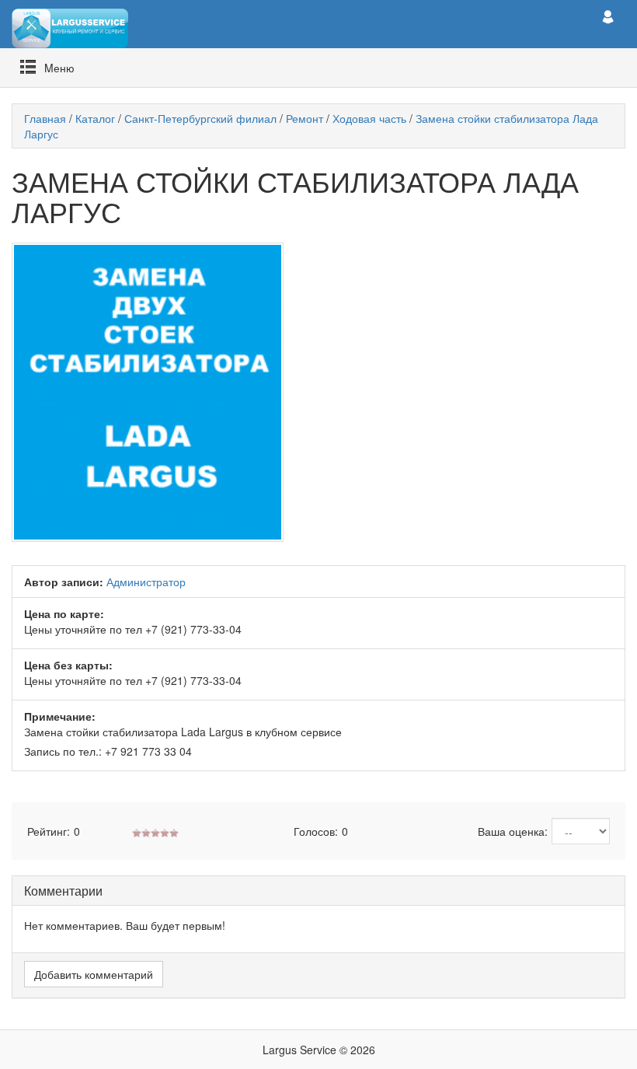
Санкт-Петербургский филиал (200, 118)
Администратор (146, 581)
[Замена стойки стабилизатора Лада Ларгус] (318, 392)
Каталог (95, 118)
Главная (45, 118)
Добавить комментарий (93, 974)
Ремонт (304, 118)
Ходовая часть (369, 118)
